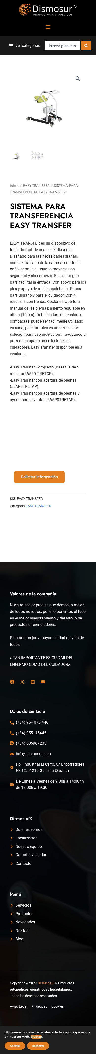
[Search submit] (86, 45)
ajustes (36, 1037)
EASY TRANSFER (36, 185)
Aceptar (15, 1046)
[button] (48, 27)
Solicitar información (39, 477)
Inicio (14, 185)
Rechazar (38, 1046)
